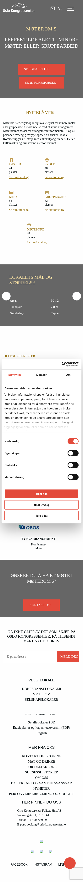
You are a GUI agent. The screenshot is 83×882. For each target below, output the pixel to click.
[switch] (73, 453)
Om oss (41, 778)
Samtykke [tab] (15, 374)
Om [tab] (68, 374)
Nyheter (41, 788)
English (41, 733)
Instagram (43, 864)
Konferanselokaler (41, 689)
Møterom (41, 694)
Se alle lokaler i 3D (41, 722)
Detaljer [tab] (41, 374)
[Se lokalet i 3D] (70, 863)
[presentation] (6, 296)
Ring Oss (40, 714)
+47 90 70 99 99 (38, 819)
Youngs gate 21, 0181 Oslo (33, 815)
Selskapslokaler (41, 699)
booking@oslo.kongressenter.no (46, 824)
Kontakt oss (40, 605)
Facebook (19, 864)
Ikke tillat (41, 515)
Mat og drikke (41, 761)
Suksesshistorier (41, 772)
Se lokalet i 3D (37, 69)
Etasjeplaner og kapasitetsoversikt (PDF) (41, 727)
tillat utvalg (41, 504)
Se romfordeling (19, 177)
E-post (28, 714)
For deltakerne (41, 767)
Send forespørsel (40, 82)
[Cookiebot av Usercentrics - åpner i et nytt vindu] (62, 363)
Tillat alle (41, 493)
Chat (52, 714)
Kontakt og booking (41, 756)
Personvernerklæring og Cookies (41, 794)
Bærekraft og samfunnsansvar (41, 783)
